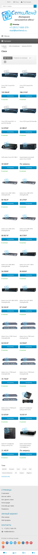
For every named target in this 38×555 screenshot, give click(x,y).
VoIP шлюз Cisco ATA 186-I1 (9, 157)
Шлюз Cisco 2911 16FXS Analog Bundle (27, 265)
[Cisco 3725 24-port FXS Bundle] (28, 74)
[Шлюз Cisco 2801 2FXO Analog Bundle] (28, 182)
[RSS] (3, 542)
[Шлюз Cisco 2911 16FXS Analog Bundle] (28, 254)
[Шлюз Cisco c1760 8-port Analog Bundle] (9, 397)
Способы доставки (7, 506)
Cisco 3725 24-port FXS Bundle (26, 86)
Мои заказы (5, 517)
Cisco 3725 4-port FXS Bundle (28, 121)
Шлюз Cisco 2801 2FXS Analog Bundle (8, 229)
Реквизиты (5, 509)
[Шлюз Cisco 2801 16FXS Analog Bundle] (9, 182)
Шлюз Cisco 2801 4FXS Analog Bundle (26, 229)
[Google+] (3, 547)
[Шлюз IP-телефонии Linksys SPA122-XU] (9, 433)
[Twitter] (11, 542)
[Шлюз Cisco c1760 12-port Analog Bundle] (9, 325)
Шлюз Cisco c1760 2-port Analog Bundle (27, 337)
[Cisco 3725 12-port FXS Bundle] (9, 74)
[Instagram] (23, 542)
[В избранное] (17, 99)
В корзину (11, 96)
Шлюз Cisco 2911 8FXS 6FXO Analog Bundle (9, 301)
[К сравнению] (14, 99)
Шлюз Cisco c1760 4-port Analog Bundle (8, 373)
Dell (30, 469)
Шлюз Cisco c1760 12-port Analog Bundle (9, 337)
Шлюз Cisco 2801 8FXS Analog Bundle (8, 265)
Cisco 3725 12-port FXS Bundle (8, 86)
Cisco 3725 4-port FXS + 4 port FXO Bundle (8, 122)
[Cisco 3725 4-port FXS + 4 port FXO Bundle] (9, 110)
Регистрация (27, 2)
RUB (8, 2)
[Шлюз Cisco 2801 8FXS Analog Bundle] (9, 254)
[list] (8, 62)
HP (16, 473)
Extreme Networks (7, 473)
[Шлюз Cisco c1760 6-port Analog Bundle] (28, 361)
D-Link (24, 469)
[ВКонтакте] (15, 542)
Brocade (11, 469)
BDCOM (4, 469)
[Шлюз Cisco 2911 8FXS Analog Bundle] (28, 289)
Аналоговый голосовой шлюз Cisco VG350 (27, 158)
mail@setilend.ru (9, 531)
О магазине (5, 493)
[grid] (5, 62)
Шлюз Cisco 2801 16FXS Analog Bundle (8, 194)
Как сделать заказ (7, 499)
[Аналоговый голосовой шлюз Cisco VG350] (28, 146)
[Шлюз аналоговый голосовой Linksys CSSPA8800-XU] (28, 433)
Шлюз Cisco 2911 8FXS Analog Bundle (26, 301)
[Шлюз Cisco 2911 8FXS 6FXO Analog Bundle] (9, 289)
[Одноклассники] (19, 542)
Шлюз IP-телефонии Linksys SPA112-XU (26, 408)
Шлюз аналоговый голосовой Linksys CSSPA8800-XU (25, 445)
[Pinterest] (31, 542)
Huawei (22, 473)
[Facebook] (7, 542)
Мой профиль (6, 520)
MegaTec (29, 473)
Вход (17, 2)
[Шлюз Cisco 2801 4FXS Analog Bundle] (28, 218)
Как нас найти (6, 496)
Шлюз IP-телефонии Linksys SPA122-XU (7, 444)
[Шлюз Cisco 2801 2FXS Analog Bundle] (9, 218)
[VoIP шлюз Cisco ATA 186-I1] (9, 146)
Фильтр (9, 58)
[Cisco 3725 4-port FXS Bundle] (28, 110)
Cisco (18, 469)
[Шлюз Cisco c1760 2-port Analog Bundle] (28, 325)
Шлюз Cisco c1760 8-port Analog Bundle (8, 408)
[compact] (11, 62)
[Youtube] (27, 542)
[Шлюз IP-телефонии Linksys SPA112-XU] (28, 397)
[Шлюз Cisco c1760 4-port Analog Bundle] (9, 361)
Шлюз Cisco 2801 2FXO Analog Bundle (26, 194)
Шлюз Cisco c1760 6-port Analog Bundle (27, 373)
